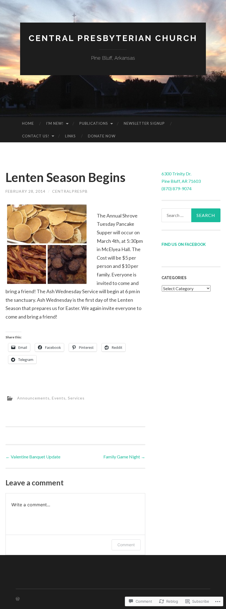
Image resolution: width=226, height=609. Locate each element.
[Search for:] (191, 215)
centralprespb (70, 191)
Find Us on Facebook (184, 244)
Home (28, 123)
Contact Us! (35, 136)
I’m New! (55, 123)
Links (70, 136)
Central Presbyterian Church (113, 38)
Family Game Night (124, 456)
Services (76, 398)
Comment (126, 544)
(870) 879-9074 (177, 188)
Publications (93, 123)
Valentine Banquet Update (33, 456)
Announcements (33, 398)
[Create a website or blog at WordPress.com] (18, 599)
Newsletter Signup (144, 123)
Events (59, 398)
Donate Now (101, 136)
